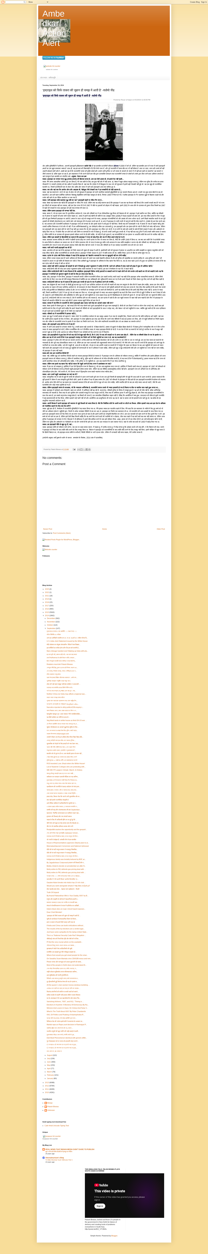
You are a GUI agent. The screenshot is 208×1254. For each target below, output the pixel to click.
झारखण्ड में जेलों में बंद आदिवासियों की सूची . (60, 949)
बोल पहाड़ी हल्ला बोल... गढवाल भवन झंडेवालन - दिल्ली (63, 889)
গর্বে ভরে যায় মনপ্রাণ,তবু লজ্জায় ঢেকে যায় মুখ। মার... (61, 691)
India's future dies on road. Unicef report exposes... (66, 909)
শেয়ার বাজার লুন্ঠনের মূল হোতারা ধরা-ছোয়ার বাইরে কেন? (62, 757)
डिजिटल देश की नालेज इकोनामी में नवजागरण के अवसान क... (65, 1021)
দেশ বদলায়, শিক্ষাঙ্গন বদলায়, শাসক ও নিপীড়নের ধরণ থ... (62, 671)
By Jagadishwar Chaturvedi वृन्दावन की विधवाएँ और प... (66, 863)
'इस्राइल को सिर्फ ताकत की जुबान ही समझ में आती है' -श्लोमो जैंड (71, 95)
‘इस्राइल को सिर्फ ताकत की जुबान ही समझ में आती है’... (64, 916)
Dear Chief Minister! (54, 912)
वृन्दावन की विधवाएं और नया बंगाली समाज (59, 816)
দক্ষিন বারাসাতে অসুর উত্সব (54, 674)
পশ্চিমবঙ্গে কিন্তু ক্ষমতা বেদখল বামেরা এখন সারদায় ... (61, 945)
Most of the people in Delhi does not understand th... (67, 965)
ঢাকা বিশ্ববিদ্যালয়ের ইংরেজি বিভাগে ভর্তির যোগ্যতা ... (61, 658)
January (50, 1078)
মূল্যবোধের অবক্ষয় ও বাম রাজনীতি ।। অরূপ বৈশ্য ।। (62, 631)
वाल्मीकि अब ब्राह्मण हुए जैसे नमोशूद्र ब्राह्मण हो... (62, 952)
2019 (47, 599)
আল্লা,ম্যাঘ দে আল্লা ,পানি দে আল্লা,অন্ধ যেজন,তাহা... (62, 790)
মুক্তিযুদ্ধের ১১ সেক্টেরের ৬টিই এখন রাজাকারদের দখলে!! (62, 760)
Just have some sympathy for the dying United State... (67, 932)
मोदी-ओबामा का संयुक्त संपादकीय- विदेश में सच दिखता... (64, 645)
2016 (47, 609)
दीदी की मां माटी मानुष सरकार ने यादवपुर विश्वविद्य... (62, 849)
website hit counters (52, 69)
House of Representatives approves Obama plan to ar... (68, 843)
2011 (47, 1089)
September (51, 628)
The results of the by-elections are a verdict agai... (66, 929)
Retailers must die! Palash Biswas (60, 664)
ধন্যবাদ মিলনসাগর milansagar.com (58, 734)
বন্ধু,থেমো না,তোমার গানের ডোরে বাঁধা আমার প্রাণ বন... (62, 783)
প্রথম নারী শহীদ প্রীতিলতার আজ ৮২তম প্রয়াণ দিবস (61, 747)
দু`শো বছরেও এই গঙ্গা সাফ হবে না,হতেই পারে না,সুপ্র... (62, 1045)
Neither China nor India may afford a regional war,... (66, 694)
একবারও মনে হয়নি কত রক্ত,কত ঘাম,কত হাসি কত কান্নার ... (63, 988)
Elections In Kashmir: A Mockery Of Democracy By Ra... (68, 1005)
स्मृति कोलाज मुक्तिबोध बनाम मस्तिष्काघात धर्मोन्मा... (62, 972)
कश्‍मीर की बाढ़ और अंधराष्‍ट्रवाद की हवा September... (64, 810)
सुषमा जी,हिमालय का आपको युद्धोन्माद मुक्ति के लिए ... (63, 727)
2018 (47, 602)
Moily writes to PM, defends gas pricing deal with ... (66, 869)
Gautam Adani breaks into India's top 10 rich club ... (66, 883)
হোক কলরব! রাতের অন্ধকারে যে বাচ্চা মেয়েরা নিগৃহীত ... (62, 793)
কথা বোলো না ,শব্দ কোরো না (54, 1051)
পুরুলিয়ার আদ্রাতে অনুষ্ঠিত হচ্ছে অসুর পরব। (59, 681)
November (51, 622)
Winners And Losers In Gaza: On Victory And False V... (67, 1008)
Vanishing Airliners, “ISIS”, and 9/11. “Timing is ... (65, 1002)
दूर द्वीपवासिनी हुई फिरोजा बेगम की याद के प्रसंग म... (62, 982)
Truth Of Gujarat (53, 892)
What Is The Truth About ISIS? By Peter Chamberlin (66, 1011)
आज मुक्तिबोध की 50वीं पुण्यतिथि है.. (58, 975)
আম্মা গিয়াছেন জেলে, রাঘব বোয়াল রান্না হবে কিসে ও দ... (62, 711)
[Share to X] (84, 449)
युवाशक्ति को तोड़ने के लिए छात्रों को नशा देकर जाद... (63, 744)
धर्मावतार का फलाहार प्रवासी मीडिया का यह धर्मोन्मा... (63, 777)
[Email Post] (74, 449)
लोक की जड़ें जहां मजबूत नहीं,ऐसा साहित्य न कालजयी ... (63, 684)
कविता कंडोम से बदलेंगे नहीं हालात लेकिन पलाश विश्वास (63, 995)
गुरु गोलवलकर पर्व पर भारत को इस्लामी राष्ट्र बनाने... (63, 1041)
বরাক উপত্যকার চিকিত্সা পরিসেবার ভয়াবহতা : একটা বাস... (62, 677)
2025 (47, 589)
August (50, 1055)
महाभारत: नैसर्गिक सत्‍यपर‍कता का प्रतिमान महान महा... (63, 813)
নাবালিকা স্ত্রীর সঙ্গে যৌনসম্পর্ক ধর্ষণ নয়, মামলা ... (60, 1028)
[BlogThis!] (81, 449)
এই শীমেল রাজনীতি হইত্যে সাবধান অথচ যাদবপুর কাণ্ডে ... (62, 724)
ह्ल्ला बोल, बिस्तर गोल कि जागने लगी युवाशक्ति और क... (64, 796)
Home (104, 529)
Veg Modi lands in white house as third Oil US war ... (67, 720)
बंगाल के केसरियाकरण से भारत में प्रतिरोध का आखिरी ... (64, 906)
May (49, 1065)
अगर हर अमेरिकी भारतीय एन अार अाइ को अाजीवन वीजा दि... (67, 638)
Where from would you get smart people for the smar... (67, 955)
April (49, 1069)
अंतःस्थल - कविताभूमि (48, 77)
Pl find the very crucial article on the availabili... (64, 942)
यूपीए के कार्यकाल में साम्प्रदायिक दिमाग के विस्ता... (62, 919)
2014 (47, 616)
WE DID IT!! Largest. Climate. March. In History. (64, 770)
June (49, 1062)
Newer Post (47, 529)
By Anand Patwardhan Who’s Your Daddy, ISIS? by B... (67, 896)
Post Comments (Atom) (62, 533)
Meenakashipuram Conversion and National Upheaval (68, 846)
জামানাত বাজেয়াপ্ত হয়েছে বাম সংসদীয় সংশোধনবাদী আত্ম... (62, 902)
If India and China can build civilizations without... (65, 926)
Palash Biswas (53, 1107)
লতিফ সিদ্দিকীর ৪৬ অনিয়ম (54, 634)
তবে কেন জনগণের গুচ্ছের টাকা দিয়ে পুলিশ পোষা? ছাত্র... (62, 730)
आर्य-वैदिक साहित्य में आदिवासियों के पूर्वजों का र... (62, 803)
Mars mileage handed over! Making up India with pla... (67, 651)
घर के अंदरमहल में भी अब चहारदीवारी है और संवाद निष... (64, 998)
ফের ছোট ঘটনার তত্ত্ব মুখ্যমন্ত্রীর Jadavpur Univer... (63, 833)
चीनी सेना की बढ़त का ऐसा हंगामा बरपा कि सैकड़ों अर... (63, 823)
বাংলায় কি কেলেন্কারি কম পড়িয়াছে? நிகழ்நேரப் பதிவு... (63, 704)
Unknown (51, 1110)
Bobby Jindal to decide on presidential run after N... (66, 866)
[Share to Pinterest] (89, 449)
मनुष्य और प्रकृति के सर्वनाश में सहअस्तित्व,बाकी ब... (63, 899)
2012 (47, 1086)
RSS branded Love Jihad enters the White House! (66, 764)
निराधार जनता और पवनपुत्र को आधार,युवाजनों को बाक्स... (64, 962)
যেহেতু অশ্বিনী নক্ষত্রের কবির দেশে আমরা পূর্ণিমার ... (61, 740)
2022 (47, 592)
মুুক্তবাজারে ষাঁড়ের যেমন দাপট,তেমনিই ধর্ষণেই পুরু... (61, 1035)
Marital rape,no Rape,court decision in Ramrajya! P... (67, 1025)
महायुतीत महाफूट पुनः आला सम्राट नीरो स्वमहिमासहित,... (64, 714)
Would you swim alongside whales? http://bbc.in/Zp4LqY (68, 886)
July (49, 1059)
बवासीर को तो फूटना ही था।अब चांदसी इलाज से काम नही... (65, 753)
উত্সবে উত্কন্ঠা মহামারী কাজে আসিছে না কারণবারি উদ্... (61, 661)
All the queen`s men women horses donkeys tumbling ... (68, 985)
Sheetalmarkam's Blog (54, 1158)
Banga (49, 1103)
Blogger (114, 1236)
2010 (47, 1092)
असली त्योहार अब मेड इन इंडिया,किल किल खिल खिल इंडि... (65, 737)
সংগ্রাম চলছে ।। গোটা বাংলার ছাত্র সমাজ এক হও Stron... (64, 876)
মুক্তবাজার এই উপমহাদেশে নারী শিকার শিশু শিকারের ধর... (62, 780)
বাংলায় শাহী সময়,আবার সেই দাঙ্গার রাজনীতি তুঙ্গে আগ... (62, 1018)
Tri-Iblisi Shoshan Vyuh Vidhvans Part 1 (59, 1160)
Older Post (161, 529)
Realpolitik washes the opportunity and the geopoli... (67, 830)
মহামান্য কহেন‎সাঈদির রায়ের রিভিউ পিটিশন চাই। (60, 687)
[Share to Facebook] (86, 449)
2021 (47, 596)
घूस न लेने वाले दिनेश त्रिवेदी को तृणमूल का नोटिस (58, 1151)
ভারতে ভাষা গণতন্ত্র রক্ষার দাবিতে (56, 697)
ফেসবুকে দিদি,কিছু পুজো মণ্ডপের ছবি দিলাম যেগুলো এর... (62, 668)
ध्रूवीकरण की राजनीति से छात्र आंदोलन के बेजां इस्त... (63, 787)
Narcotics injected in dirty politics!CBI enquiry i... (65, 707)
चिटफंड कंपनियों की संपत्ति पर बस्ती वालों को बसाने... (63, 992)
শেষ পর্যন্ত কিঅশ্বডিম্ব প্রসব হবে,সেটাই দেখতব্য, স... (62, 968)
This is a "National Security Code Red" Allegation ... (66, 935)
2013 (47, 1083)
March (49, 1072)
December (51, 618)
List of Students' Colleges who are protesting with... (66, 767)
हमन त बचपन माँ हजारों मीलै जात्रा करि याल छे (61, 922)
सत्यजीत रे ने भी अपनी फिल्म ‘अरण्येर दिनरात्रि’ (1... (63, 879)
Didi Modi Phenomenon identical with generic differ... (67, 1038)
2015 (47, 612)
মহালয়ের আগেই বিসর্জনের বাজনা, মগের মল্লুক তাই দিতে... (63, 836)
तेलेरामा (116, 166)
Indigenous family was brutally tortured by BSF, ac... (66, 859)
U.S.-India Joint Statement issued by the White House (67, 641)
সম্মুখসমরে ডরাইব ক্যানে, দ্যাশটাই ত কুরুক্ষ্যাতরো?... (61, 750)
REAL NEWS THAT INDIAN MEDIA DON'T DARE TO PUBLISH (69, 1149)
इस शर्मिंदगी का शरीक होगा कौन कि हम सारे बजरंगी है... (63, 648)
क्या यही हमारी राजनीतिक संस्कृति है (57, 800)
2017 (47, 606)
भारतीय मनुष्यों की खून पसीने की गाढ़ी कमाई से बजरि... (63, 1031)
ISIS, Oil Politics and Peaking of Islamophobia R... (66, 1015)
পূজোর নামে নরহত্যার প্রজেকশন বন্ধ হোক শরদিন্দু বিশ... (62, 701)
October (50, 625)
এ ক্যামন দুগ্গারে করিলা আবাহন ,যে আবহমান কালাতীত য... (62, 806)
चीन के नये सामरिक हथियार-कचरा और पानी (60, 826)
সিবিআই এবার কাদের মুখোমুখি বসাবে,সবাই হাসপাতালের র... (63, 978)
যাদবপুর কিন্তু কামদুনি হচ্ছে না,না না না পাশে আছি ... (61, 773)
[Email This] (78, 449)
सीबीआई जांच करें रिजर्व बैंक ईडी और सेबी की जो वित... (63, 939)
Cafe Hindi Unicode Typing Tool (57, 1126)
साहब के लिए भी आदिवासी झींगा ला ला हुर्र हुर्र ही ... (62, 820)
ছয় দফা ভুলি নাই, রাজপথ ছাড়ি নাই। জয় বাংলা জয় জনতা (62, 654)
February (50, 1075)
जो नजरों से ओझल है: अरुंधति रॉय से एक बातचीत (61, 840)
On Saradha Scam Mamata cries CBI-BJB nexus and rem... (69, 959)
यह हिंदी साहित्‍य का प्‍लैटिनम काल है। (58, 717)
